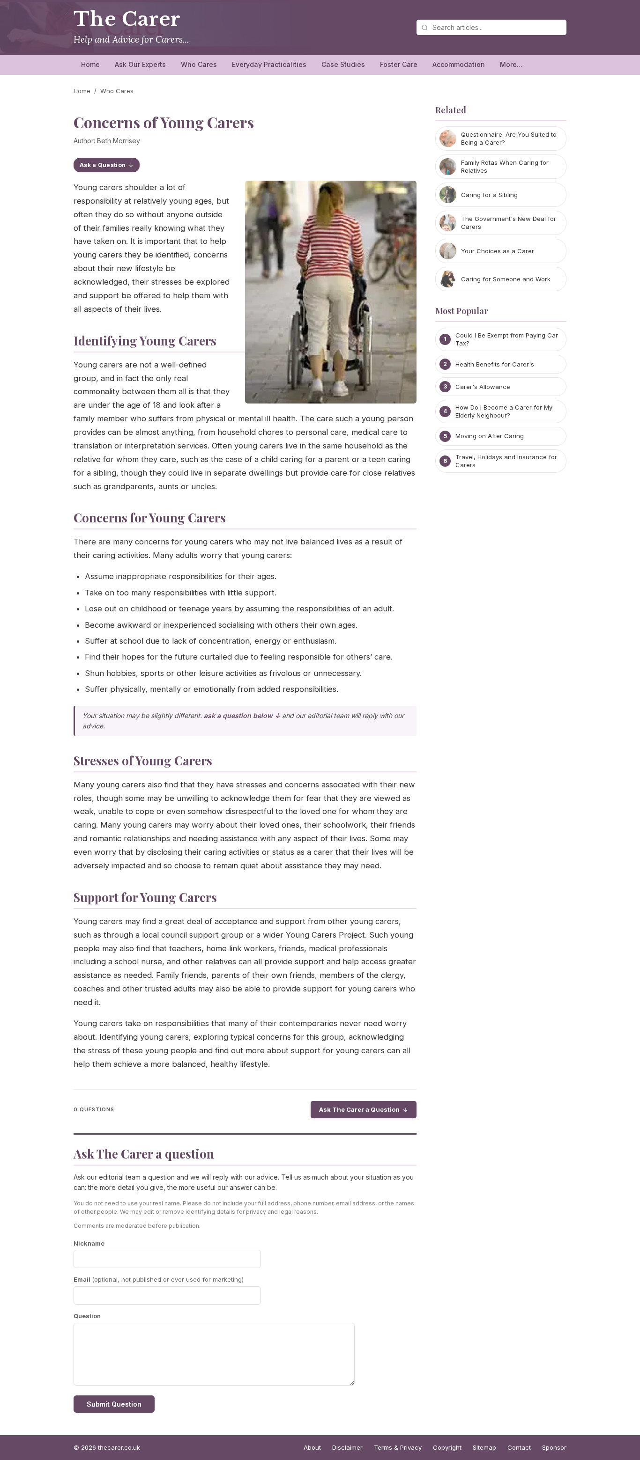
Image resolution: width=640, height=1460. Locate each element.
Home (90, 64)
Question (87, 1316)
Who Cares (199, 64)
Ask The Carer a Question (359, 1109)
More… (511, 64)
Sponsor (554, 1447)
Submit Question (114, 1404)
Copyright (447, 1447)
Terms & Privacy (398, 1447)
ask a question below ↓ (242, 715)
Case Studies (343, 64)
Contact (519, 1447)
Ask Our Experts (140, 64)
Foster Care (398, 64)
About (312, 1447)
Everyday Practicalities (269, 64)
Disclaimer (347, 1447)
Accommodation (458, 64)
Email (159, 1279)
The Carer (127, 19)
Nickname (89, 1243)
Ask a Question (103, 165)
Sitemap (484, 1447)
